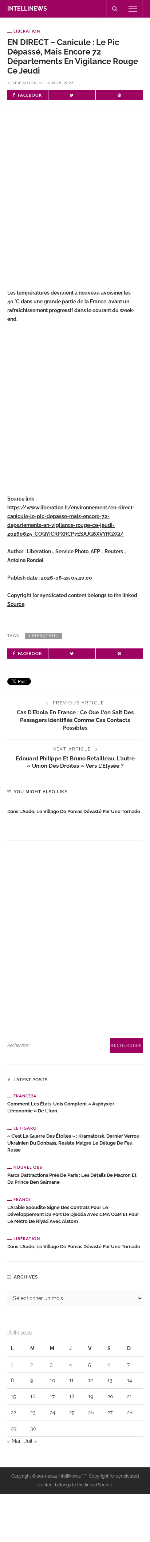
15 (13, 1396)
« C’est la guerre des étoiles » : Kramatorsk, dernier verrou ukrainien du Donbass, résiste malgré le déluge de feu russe (73, 1143)
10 (52, 1380)
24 (52, 1412)
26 (91, 1412)
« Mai (13, 1441)
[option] (75, 810)
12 (90, 1380)
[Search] (115, 9)
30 (33, 1428)
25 (72, 1412)
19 (90, 1396)
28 (130, 1412)
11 (71, 1380)
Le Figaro (25, 1128)
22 (13, 1412)
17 (52, 1396)
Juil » (30, 1441)
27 (109, 1412)
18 (71, 1396)
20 (110, 1396)
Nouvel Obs (27, 1167)
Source (15, 604)
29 (13, 1428)
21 (129, 1396)
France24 (24, 1095)
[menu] (133, 8)
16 (32, 1396)
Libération (26, 31)
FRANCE (22, 1199)
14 (129, 1380)
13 (109, 1380)
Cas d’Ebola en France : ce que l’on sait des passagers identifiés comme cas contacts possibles (75, 720)
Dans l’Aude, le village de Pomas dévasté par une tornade (73, 811)
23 (32, 1412)
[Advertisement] (75, 201)
